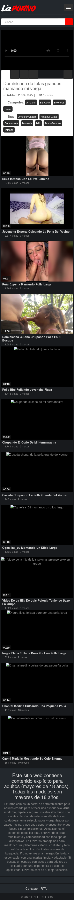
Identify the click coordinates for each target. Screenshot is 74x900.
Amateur (31, 102)
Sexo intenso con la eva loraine (25, 179)
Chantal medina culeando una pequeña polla (34, 706)
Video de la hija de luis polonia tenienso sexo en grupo (36, 602)
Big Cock (45, 102)
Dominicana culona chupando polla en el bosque (31, 338)
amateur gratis (49, 116)
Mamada (27, 123)
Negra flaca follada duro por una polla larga (34, 653)
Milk (38, 123)
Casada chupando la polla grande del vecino (34, 495)
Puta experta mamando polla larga (26, 284)
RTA (44, 888)
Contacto (31, 888)
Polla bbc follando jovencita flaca (27, 389)
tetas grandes (53, 123)
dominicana (11, 123)
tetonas (9, 129)
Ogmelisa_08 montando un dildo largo (30, 548)
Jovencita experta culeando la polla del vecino (36, 231)
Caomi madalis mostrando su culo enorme (32, 758)
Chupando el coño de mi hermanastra (29, 442)
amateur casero (27, 116)
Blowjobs (59, 102)
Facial (8, 109)
